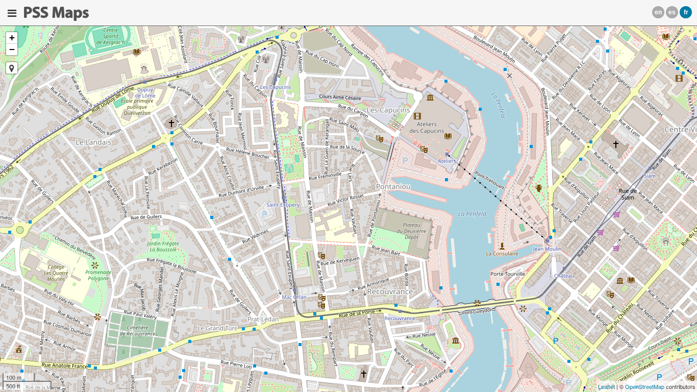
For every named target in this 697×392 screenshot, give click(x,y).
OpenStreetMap (644, 386)
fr (686, 12)
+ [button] (12, 37)
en (658, 12)
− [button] (12, 49)
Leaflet (606, 386)
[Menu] (12, 13)
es (672, 12)
